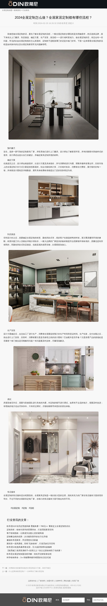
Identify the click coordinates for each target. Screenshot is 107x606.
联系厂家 (75, 581)
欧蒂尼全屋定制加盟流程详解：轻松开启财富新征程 (29, 554)
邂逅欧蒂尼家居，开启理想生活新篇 (22, 540)
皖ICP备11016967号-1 (44, 588)
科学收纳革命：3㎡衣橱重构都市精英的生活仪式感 (29, 557)
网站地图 (67, 581)
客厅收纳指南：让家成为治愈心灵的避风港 (25, 533)
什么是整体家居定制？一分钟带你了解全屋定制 (26, 571)
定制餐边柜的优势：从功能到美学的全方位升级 (27, 536)
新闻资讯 (17, 10)
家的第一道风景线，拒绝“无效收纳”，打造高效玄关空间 (31, 543)
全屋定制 (16, 508)
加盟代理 (50, 581)
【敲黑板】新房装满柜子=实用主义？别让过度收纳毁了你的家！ (34, 550)
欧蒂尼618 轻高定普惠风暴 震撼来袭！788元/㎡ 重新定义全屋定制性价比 (38, 526)
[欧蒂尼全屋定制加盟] (23, 3)
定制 (25, 508)
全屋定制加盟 (7, 10)
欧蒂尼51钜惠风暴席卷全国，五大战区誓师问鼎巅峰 (29, 547)
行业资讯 (25, 10)
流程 (32, 508)
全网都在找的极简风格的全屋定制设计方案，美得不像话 (30, 568)
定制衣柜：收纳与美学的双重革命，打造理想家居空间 (30, 530)
